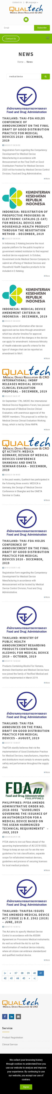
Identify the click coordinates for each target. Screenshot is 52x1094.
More (47, 179)
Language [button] (32, 2)
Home (20, 62)
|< (5, 973)
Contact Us (17, 2)
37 (16, 973)
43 (11, 978)
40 (34, 973)
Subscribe (42, 28)
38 (22, 973)
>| (34, 978)
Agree (26, 1087)
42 (5, 978)
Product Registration (12, 1037)
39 (28, 973)
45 (24, 978)
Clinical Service (10, 1044)
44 (17, 978)
